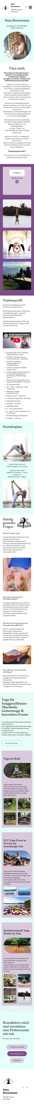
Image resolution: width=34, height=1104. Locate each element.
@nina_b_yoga (17, 178)
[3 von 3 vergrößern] (28, 899)
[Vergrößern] (28, 765)
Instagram (16, 1060)
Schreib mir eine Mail (17, 1047)
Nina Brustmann (10, 1091)
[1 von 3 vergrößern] (14, 889)
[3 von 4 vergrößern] (14, 815)
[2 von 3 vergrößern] (28, 889)
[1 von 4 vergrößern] (14, 800)
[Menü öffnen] (26, 7)
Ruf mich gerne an (11, 743)
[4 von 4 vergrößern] (28, 815)
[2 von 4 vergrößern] (28, 800)
